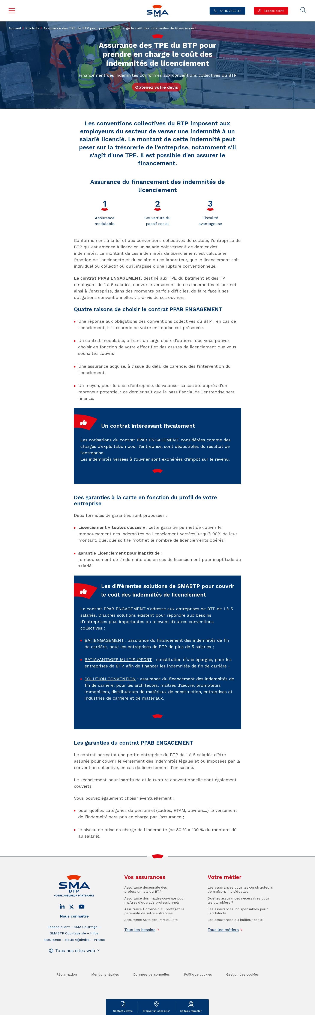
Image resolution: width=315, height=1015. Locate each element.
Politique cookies (198, 974)
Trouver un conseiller (156, 1010)
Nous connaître (74, 916)
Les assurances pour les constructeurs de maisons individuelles (240, 889)
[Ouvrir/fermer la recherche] (303, 10)
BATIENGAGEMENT (104, 640)
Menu (12, 10)
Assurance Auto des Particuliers (151, 920)
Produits (32, 28)
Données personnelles (151, 974)
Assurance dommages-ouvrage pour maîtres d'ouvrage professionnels (154, 900)
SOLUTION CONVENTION (110, 678)
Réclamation (66, 974)
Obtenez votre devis (156, 87)
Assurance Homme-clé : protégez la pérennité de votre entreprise (154, 911)
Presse (99, 940)
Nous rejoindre (77, 940)
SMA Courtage (86, 927)
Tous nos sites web (75, 950)
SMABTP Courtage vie (68, 933)
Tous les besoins (139, 929)
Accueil (15, 28)
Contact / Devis (123, 1010)
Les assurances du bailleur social (235, 920)
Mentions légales (105, 974)
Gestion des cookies (242, 974)
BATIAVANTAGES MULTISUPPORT (118, 659)
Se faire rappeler (191, 1010)
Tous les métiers (223, 929)
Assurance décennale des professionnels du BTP (145, 889)
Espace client (273, 10)
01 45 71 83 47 (230, 10)
